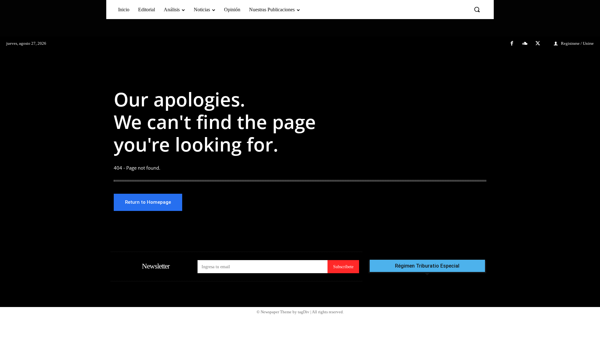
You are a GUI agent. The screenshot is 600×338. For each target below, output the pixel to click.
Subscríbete (343, 266)
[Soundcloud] (525, 43)
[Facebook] (511, 43)
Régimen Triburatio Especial (427, 266)
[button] (477, 9)
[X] (537, 43)
